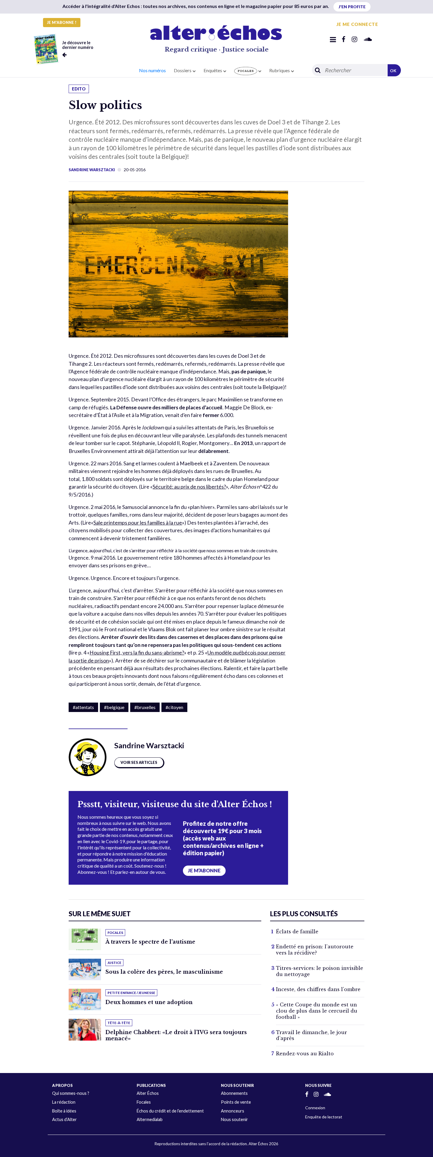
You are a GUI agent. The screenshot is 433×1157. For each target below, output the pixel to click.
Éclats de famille (297, 931)
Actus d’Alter (64, 1119)
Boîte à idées (64, 1110)
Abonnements (234, 1093)
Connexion (315, 1107)
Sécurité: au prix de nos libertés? (189, 487)
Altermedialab (150, 1119)
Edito (79, 88)
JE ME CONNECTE (357, 24)
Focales (144, 1102)
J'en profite (352, 6)
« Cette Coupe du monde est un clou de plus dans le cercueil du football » (316, 1011)
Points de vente (236, 1102)
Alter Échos (148, 1093)
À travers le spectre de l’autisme (150, 942)
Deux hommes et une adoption (149, 1002)
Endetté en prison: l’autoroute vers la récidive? (314, 950)
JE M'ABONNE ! (62, 22)
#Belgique (114, 707)
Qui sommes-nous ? (70, 1093)
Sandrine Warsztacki (92, 169)
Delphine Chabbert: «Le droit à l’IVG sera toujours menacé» (176, 1035)
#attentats (83, 707)
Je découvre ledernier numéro (77, 45)
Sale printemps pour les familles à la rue (137, 523)
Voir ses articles (138, 762)
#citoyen (174, 707)
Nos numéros (152, 70)
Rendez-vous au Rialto (305, 1054)
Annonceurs (232, 1110)
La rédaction (63, 1102)
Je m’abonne (204, 870)
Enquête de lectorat (323, 1116)
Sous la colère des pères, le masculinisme (164, 972)
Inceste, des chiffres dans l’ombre (318, 989)
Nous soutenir (234, 1119)
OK (393, 70)
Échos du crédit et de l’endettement (170, 1110)
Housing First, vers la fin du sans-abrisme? (137, 653)
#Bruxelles (145, 707)
